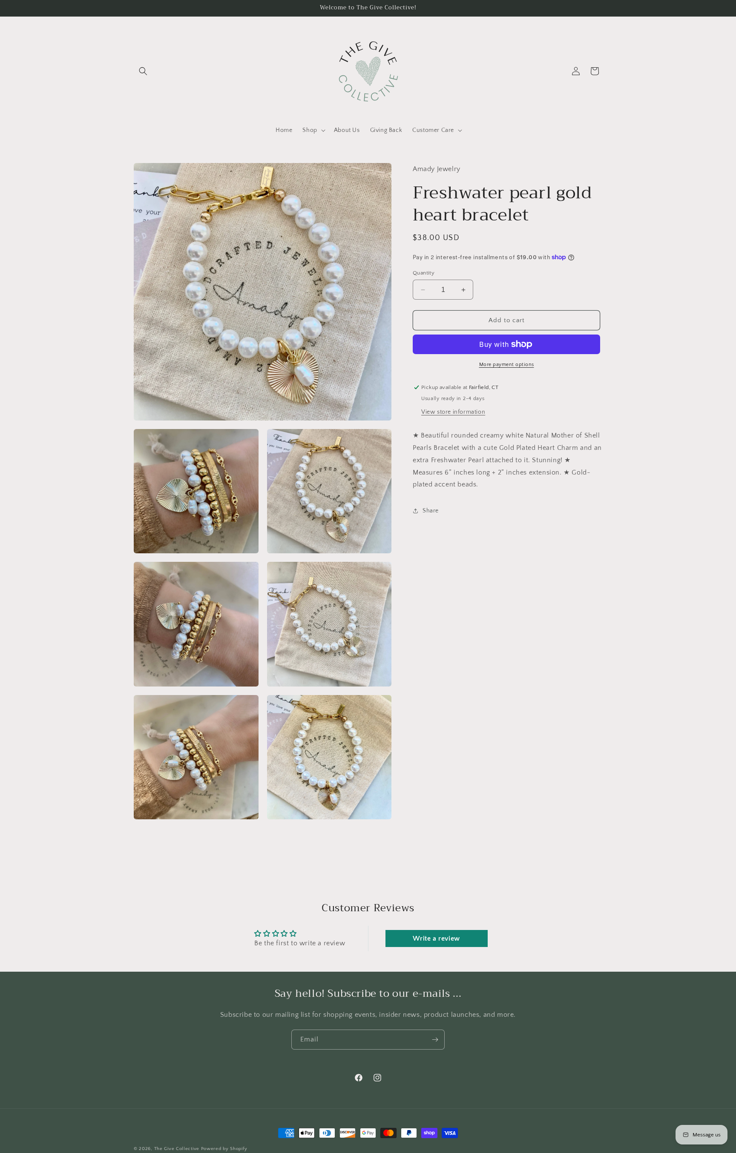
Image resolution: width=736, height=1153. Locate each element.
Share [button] (431, 510)
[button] (143, 71)
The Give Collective (176, 1148)
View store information (453, 412)
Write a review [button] (436, 938)
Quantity (423, 273)
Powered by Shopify (224, 1148)
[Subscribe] (435, 1040)
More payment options (506, 364)
